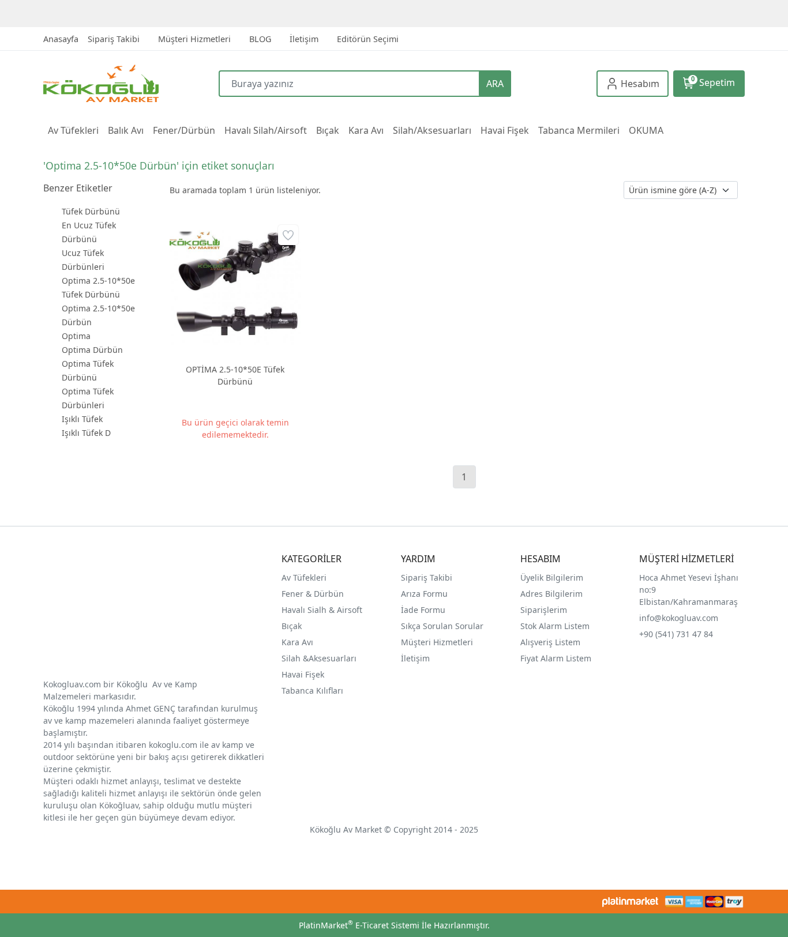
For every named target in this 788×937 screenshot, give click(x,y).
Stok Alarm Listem (555, 625)
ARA (495, 83)
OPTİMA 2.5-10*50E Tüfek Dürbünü (235, 375)
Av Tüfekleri (304, 577)
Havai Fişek (303, 674)
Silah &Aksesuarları (319, 658)
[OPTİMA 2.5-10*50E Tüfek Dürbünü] (235, 287)
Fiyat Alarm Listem (555, 658)
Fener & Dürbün (313, 593)
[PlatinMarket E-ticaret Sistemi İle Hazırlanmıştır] (630, 901)
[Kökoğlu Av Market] (131, 83)
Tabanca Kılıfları (314, 690)
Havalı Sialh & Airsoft (322, 609)
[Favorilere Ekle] (288, 235)
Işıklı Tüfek (82, 418)
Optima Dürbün (92, 349)
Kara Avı (297, 642)
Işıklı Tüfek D (86, 432)
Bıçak (293, 625)
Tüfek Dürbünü (91, 211)
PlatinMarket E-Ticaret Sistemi (359, 925)
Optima (76, 335)
